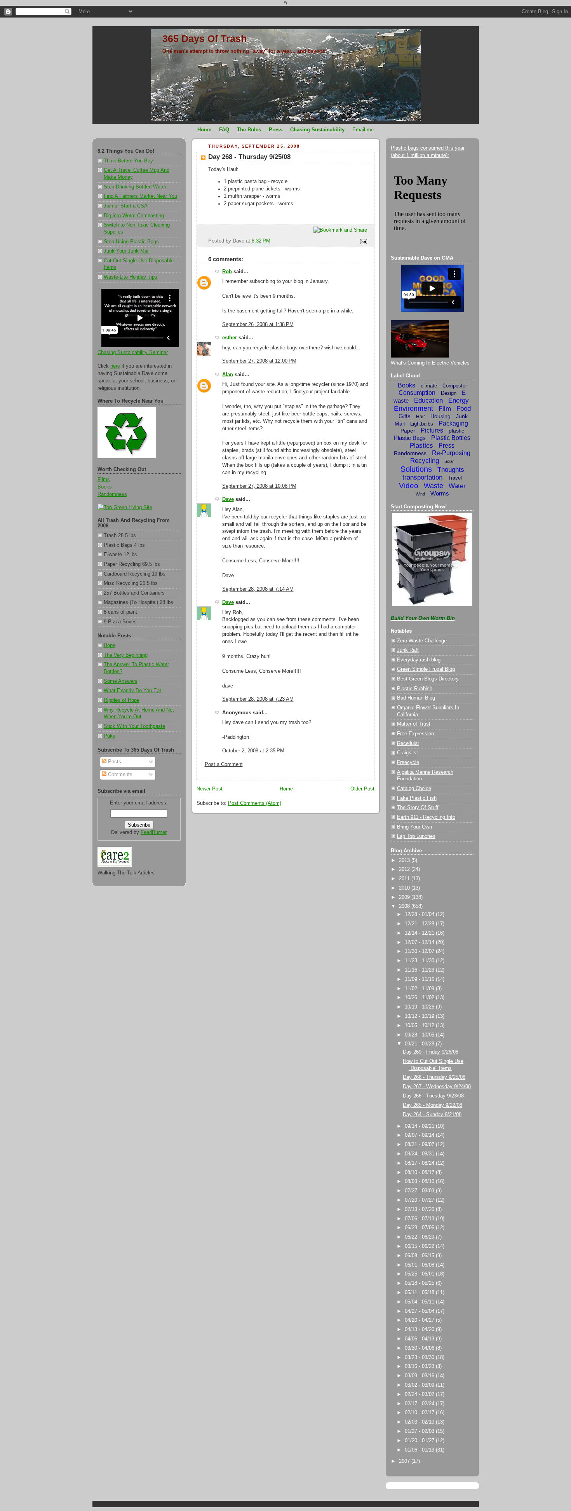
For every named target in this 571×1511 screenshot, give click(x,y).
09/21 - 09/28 (420, 1044)
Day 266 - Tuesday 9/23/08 (433, 1096)
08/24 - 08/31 (420, 1154)
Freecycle (408, 762)
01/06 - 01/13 (420, 1450)
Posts (113, 761)
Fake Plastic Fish (417, 798)
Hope (109, 645)
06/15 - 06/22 (420, 1246)
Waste (433, 486)
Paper (407, 430)
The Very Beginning (126, 655)
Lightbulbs (421, 424)
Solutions (416, 469)
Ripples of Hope (121, 700)
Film (445, 408)
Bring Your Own (414, 827)
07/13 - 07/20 (420, 1209)
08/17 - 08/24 (420, 1163)
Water (457, 486)
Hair (420, 416)
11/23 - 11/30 (420, 960)
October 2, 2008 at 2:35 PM (253, 751)
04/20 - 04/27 (420, 1320)
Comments (119, 774)
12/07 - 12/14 (420, 942)
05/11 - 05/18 (420, 1292)
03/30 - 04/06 (420, 1348)
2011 (405, 878)
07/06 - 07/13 (420, 1218)
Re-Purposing (451, 453)
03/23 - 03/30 (420, 1357)
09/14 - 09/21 (420, 1126)
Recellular (408, 743)
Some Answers (121, 681)
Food (463, 408)
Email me (363, 130)
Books (104, 487)
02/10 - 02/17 (420, 1412)
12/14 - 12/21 (420, 933)
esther (229, 337)
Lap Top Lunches (416, 836)
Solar (449, 461)
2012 (405, 869)
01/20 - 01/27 (420, 1440)
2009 (405, 897)
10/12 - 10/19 (420, 1016)
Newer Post (210, 789)
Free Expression (415, 733)
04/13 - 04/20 (420, 1329)
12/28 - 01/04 (420, 914)
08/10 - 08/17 (420, 1172)
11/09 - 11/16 (420, 979)
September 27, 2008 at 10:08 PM (259, 486)
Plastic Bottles (450, 437)
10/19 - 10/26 (420, 1007)
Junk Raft (408, 650)
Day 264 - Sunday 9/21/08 (432, 1114)
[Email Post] (362, 241)
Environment (413, 408)
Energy (458, 400)
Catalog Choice (414, 788)
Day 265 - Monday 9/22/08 (432, 1105)
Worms (439, 493)
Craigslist (407, 753)
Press (446, 445)
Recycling (424, 460)
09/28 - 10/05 (420, 1035)
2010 (405, 888)
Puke (109, 736)
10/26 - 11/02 (420, 997)
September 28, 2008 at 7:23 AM (258, 699)
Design (448, 393)
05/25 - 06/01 (420, 1274)
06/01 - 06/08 (420, 1265)
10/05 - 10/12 (420, 1025)
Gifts (405, 416)
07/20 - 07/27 (420, 1200)
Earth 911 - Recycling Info (426, 817)
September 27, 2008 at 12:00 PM (259, 361)
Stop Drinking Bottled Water (135, 187)
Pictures (432, 430)
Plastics (421, 445)
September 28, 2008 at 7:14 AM (258, 589)
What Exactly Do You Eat (132, 690)
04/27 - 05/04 (420, 1311)
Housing (440, 416)
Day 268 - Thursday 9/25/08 (249, 157)
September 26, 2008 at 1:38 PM (258, 324)
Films (103, 479)
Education (428, 400)
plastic (456, 430)
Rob (227, 271)
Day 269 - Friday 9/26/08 (430, 1052)
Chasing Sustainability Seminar (132, 352)
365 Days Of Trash (204, 38)
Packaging (453, 423)
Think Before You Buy (128, 161)
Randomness (112, 494)
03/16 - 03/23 (420, 1366)
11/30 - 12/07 (420, 951)
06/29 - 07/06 (420, 1227)
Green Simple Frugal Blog (426, 669)
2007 (405, 1461)
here (115, 366)
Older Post (362, 789)
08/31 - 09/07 (420, 1144)
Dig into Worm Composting (134, 215)
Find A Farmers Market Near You (140, 196)
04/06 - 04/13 (420, 1339)
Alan (227, 374)
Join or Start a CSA (126, 206)
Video (408, 486)
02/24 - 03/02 (420, 1394)
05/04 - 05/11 (420, 1302)
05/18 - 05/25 (420, 1283)
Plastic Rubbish (414, 688)
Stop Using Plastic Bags (131, 241)
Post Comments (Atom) (254, 803)
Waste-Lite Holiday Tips (130, 277)
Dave (228, 499)
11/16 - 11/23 (420, 970)
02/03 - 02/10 (420, 1422)
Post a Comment (224, 764)
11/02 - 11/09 (420, 988)
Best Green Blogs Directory (428, 679)
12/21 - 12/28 (420, 923)
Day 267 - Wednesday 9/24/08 (437, 1086)
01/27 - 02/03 (420, 1431)
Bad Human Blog (416, 698)
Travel (455, 478)
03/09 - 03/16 (420, 1375)
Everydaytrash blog (418, 660)
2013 (405, 860)
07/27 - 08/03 (420, 1190)
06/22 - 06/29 (420, 1237)
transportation (422, 477)
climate (429, 386)
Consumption (417, 392)
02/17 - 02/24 (420, 1403)
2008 (405, 906)
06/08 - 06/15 (420, 1255)
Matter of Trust (413, 724)
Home (286, 789)
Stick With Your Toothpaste (134, 726)
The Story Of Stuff (418, 807)
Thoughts (450, 469)
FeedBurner (154, 832)
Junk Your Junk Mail (127, 251)
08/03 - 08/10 (420, 1181)
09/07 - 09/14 (420, 1135)
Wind (420, 494)
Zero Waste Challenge (422, 641)
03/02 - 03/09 (420, 1385)
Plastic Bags (410, 437)
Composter (454, 386)
